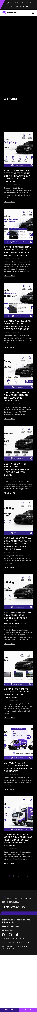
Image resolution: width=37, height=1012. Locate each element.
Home (4, 942)
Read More (9, 202)
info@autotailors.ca (10, 926)
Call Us (28, 1010)
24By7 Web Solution (9, 948)
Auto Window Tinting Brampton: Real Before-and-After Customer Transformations (17, 618)
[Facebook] (3, 934)
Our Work (19, 942)
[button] (33, 13)
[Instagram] (10, 934)
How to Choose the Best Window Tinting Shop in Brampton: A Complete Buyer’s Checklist (17, 176)
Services (11, 942)
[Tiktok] (17, 934)
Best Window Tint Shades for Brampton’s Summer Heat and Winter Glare (17, 469)
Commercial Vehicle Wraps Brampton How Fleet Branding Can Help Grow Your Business (18, 839)
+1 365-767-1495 (13, 907)
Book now (9, 1010)
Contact (27, 942)
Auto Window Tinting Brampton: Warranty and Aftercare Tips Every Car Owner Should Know (17, 543)
